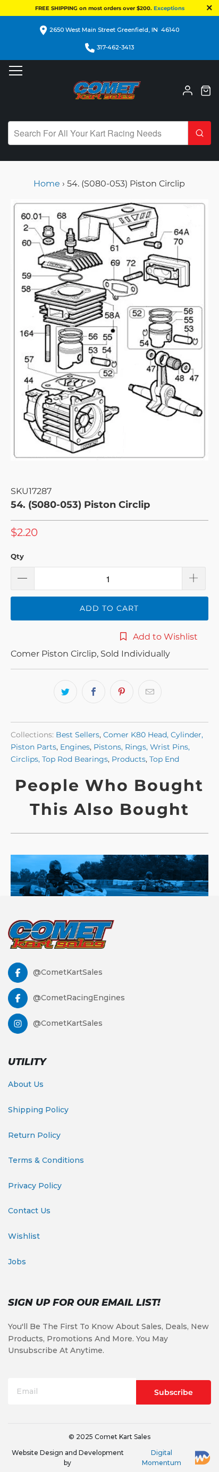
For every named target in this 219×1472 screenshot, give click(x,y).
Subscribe (173, 1392)
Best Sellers (77, 734)
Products (129, 759)
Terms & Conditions (46, 1160)
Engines (75, 747)
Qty (17, 556)
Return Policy (34, 1135)
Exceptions (169, 8)
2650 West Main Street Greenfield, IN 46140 (114, 29)
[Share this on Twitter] (65, 691)
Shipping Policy (38, 1109)
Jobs (17, 1261)
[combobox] (98, 133)
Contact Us (29, 1210)
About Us (26, 1084)
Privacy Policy (35, 1185)
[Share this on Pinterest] (121, 691)
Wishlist (24, 1236)
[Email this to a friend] (150, 691)
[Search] (199, 133)
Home (47, 183)
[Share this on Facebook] (93, 691)
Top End (164, 759)
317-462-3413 (115, 47)
